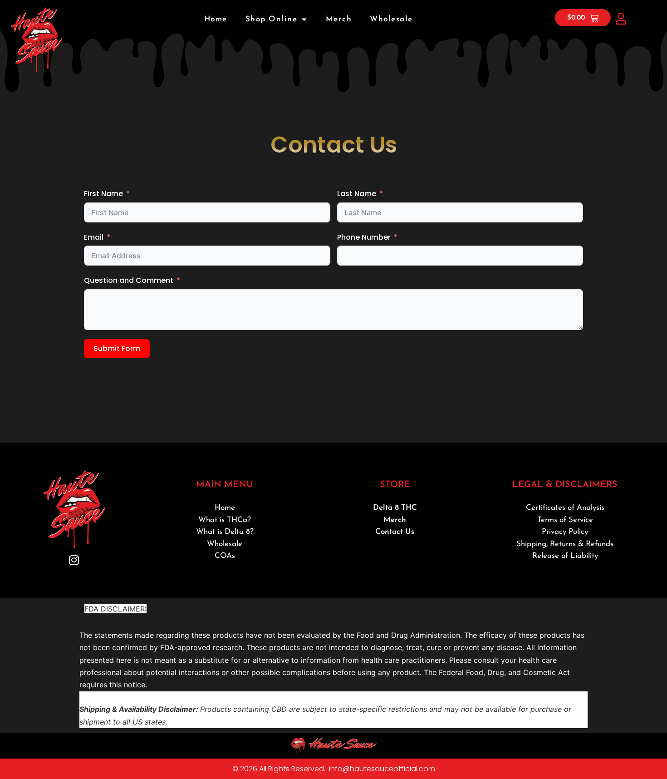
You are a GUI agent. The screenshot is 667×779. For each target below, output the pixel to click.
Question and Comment (128, 280)
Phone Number (364, 237)
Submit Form (116, 348)
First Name (103, 193)
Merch (339, 19)
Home (215, 19)
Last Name (356, 193)
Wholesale (391, 19)
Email (93, 237)
